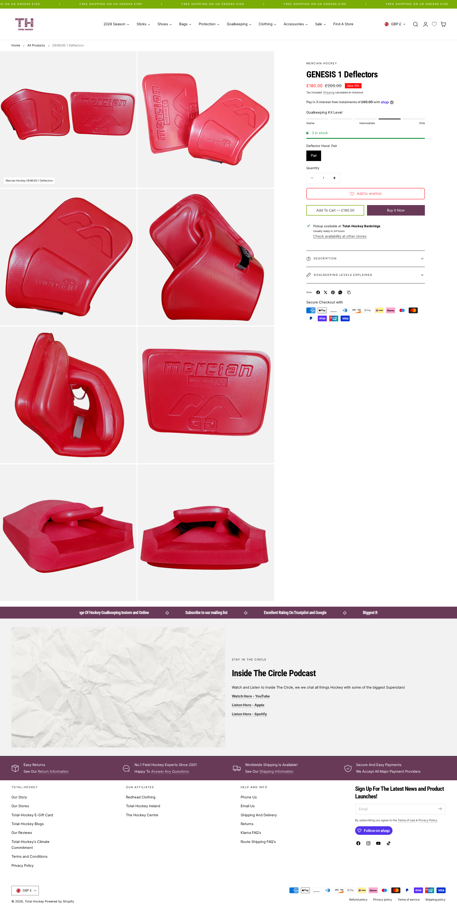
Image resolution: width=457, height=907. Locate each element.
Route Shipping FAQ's (258, 842)
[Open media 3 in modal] (128, 197)
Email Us (248, 806)
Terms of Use (407, 820)
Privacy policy (382, 899)
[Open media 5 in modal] (128, 335)
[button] (415, 24)
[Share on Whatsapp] (340, 292)
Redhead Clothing (140, 797)
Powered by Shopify (59, 901)
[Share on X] (325, 292)
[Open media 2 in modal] (266, 60)
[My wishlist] (434, 24)
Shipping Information (276, 771)
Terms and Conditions (29, 857)
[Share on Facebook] (318, 292)
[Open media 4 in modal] (266, 197)
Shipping (328, 92)
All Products (36, 45)
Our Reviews (21, 833)
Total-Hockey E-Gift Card (32, 815)
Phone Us (249, 797)
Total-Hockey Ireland (143, 806)
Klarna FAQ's (251, 833)
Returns (247, 824)
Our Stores (20, 806)
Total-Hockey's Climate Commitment (30, 845)
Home (15, 45)
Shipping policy (435, 899)
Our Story (19, 797)
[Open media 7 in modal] (128, 473)
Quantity (312, 168)
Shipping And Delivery (259, 815)
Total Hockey (34, 901)
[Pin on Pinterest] (333, 292)
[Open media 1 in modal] (128, 60)
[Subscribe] (440, 809)
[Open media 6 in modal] (266, 335)
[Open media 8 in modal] (266, 473)
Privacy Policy (22, 865)
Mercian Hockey (321, 63)
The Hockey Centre (142, 815)
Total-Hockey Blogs (27, 824)
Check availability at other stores (340, 236)
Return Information (53, 771)
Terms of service (409, 899)
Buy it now (396, 210)
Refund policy (358, 899)
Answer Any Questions (170, 771)
